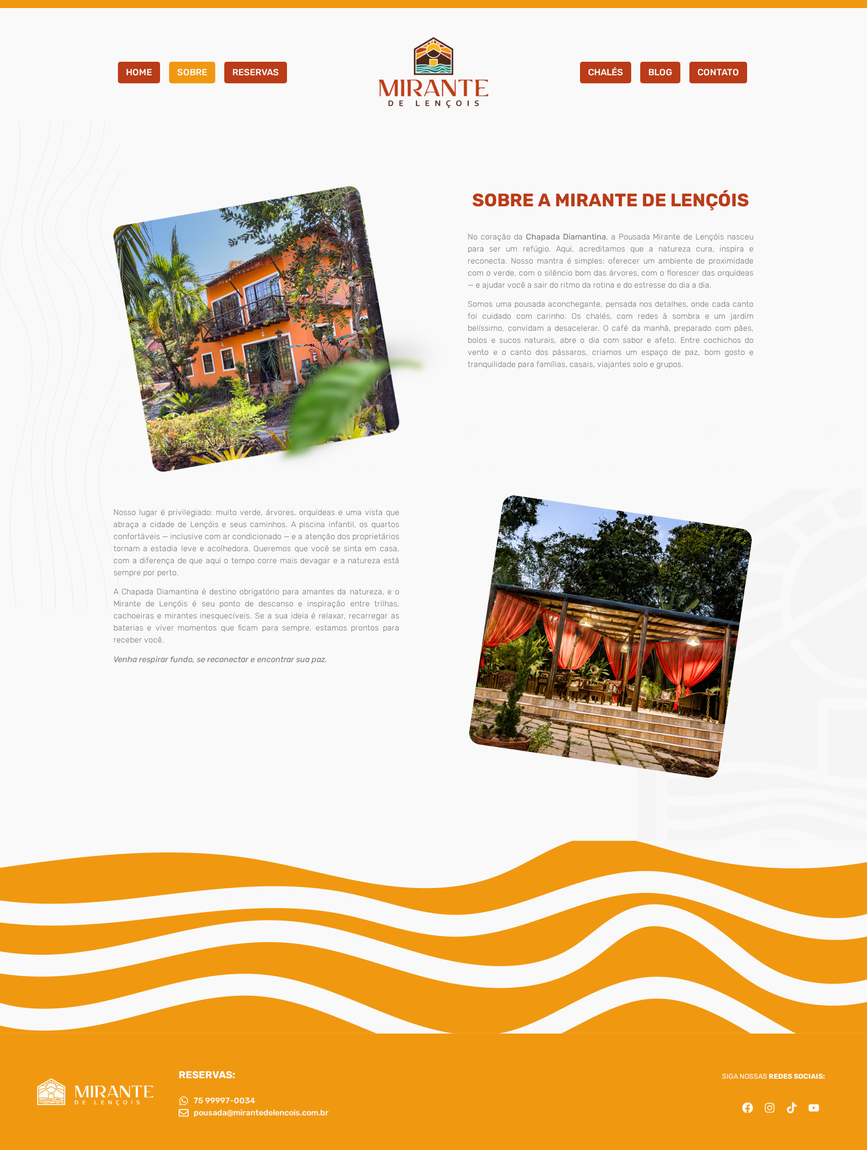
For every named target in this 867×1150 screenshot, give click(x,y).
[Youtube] (814, 1108)
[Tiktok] (792, 1108)
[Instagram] (770, 1108)
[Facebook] (748, 1108)
